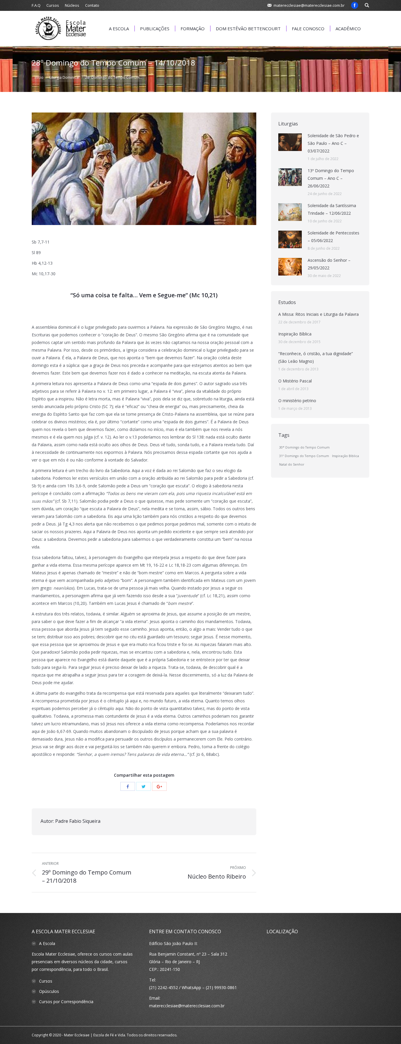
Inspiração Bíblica (294, 334)
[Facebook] (354, 5)
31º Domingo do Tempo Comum (304, 456)
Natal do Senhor (291, 464)
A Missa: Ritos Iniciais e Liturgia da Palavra (318, 314)
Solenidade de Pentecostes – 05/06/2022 (333, 236)
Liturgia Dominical (64, 77)
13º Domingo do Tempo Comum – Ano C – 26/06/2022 (331, 178)
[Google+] (159, 786)
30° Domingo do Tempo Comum (304, 447)
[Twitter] (143, 786)
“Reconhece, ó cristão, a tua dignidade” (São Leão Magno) (315, 357)
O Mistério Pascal (295, 381)
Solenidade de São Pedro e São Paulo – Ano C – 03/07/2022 (333, 143)
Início (39, 77)
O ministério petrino (297, 400)
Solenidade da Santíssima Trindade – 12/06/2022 (332, 209)
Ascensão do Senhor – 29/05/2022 (329, 264)
